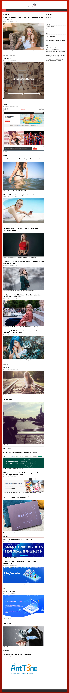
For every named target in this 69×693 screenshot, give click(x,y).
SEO (47, 22)
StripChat (6, 367)
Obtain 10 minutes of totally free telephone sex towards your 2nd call (23, 18)
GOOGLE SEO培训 (9, 592)
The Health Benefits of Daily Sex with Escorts (19, 195)
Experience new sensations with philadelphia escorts (21, 159)
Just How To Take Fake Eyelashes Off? (16, 497)
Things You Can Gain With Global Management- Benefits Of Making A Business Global (23, 474)
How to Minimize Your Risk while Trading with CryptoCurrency (19, 562)
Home (4, 10)
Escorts (47, 19)
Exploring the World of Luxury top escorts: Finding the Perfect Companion (22, 229)
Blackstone (7, 58)
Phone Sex (48, 28)
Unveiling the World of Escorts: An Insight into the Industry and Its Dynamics (21, 332)
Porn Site (48, 24)
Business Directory (50, 26)
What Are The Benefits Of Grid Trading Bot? (18, 540)
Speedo (5, 104)
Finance (47, 33)
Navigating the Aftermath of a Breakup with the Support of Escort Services (23, 262)
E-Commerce (49, 31)
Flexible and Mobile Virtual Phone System (17, 654)
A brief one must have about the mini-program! (20, 452)
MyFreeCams (7, 399)
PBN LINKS (7, 623)
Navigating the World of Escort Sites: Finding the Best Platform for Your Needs (22, 296)
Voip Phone (48, 17)
